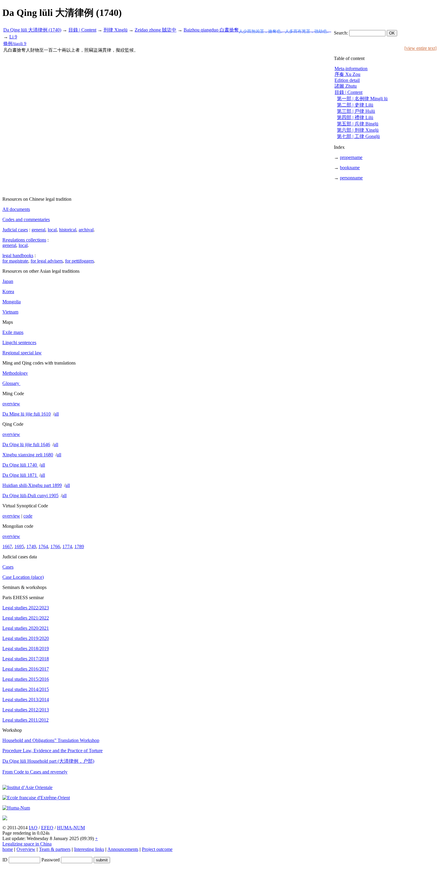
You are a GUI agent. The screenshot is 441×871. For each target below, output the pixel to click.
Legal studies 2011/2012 (25, 719)
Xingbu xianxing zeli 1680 (27, 454)
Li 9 (13, 36)
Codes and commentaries (26, 219)
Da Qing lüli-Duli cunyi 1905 (30, 495)
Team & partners (54, 849)
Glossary (11, 383)
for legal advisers (47, 260)
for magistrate (15, 260)
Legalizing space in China (27, 843)
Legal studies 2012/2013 (25, 709)
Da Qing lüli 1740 (20, 464)
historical (67, 229)
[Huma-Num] (16, 807)
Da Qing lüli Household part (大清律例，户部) (48, 761)
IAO (33, 827)
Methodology (15, 373)
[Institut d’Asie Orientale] (27, 787)
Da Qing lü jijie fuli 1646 (26, 444)
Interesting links (89, 849)
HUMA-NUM (71, 827)
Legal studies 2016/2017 (25, 668)
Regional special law (22, 352)
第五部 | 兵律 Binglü (357, 123)
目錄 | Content (82, 29)
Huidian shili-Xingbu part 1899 (32, 485)
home (7, 849)
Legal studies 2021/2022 (25, 617)
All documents (16, 209)
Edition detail (347, 80)
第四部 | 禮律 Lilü (355, 117)
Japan (7, 281)
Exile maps (12, 332)
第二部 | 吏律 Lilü (355, 104)
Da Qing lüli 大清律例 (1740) (32, 29)
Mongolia (11, 301)
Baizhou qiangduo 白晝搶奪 (257, 29)
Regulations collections (24, 239)
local (52, 229)
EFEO (47, 827)
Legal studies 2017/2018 (25, 658)
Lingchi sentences (19, 342)
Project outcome (157, 849)
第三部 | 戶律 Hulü (356, 111)
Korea (8, 291)
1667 (7, 546)
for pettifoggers (79, 260)
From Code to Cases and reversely (35, 771)
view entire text (420, 48)
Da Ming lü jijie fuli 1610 (26, 413)
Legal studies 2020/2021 (25, 628)
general (38, 229)
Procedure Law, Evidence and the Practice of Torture (52, 750)
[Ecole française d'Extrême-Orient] (36, 797)
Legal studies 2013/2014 (25, 699)
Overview (25, 849)
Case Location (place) (23, 577)
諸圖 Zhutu (345, 86)
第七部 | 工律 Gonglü (358, 136)
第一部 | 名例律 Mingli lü (362, 98)
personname (351, 177)
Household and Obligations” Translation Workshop (50, 740)
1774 (67, 546)
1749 (31, 546)
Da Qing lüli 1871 (20, 475)
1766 (55, 546)
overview (11, 403)
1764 (43, 546)
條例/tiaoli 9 (14, 43)
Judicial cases (15, 229)
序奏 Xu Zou (347, 74)
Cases (8, 566)
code (27, 515)
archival (86, 229)
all (56, 413)
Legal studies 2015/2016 (25, 679)
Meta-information (351, 68)
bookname (350, 167)
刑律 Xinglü (116, 29)
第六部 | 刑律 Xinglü (358, 130)
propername (351, 157)
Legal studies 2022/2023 (25, 607)
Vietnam (10, 311)
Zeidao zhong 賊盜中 (155, 29)
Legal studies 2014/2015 (25, 689)
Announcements (122, 849)
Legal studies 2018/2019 (25, 648)
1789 (79, 546)
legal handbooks (17, 255)
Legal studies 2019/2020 (25, 638)
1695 (19, 546)
